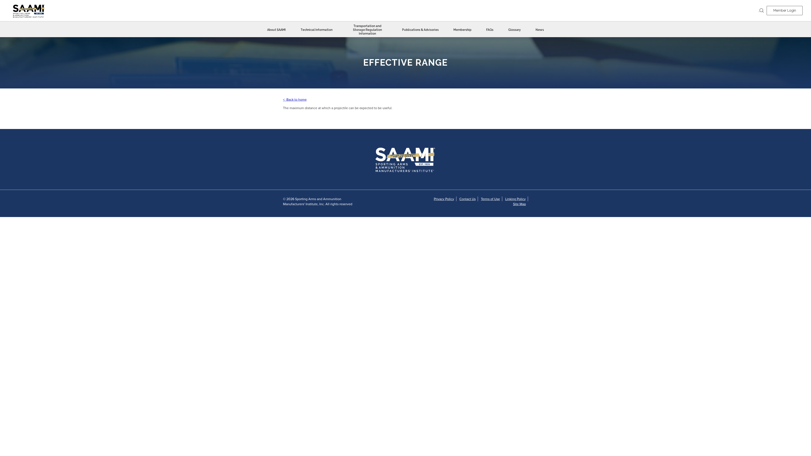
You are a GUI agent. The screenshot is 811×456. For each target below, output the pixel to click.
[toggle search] (761, 10)
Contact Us (467, 199)
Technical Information (316, 29)
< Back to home (295, 99)
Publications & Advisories (420, 29)
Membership (462, 29)
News (540, 29)
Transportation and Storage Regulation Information (367, 29)
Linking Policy (515, 199)
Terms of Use (490, 199)
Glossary (514, 29)
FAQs (489, 29)
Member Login (784, 10)
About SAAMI (276, 29)
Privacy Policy (444, 199)
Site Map (519, 204)
